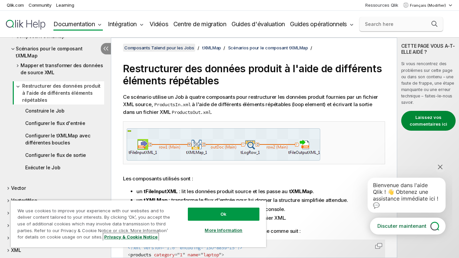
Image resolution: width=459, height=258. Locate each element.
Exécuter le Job (42, 167)
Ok (223, 214)
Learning (65, 5)
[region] (138, 223)
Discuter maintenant (401, 226)
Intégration (122, 24)
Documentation (74, 24)
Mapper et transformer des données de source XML (61, 68)
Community (40, 5)
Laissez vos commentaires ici (428, 121)
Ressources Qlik (381, 5)
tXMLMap (211, 47)
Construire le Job (45, 111)
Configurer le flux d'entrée (55, 123)
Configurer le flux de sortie (55, 155)
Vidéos (159, 24)
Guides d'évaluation (258, 24)
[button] (434, 23)
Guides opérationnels (318, 24)
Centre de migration (199, 24)
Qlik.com (15, 5)
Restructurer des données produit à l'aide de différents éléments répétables (61, 93)
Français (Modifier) (428, 5)
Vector (18, 188)
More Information (223, 230)
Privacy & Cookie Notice (131, 237)
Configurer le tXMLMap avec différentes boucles (57, 139)
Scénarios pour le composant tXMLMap (49, 52)
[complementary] (428, 148)
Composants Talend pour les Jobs (159, 47)
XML (16, 250)
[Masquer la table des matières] (106, 48)
